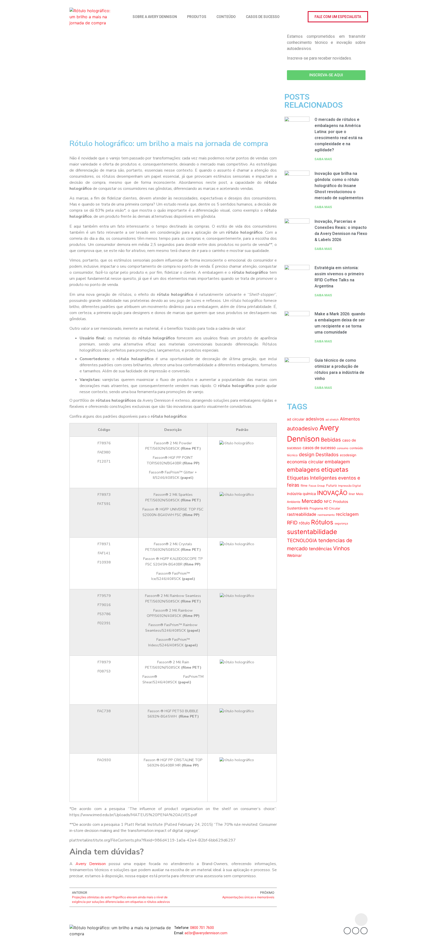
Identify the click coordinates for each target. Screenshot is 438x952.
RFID (292, 523)
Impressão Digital (349, 485)
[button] (338, 16)
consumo (342, 448)
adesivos (315, 419)
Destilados (327, 454)
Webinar (294, 555)
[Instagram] (364, 930)
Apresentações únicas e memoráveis (248, 897)
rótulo (304, 523)
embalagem (337, 461)
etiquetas (335, 469)
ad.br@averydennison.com (206, 933)
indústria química (301, 493)
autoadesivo (302, 428)
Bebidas (331, 439)
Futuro (331, 485)
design (306, 454)
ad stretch (332, 419)
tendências (320, 548)
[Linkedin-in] (355, 930)
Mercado (312, 501)
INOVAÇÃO (332, 493)
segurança (341, 523)
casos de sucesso (319, 447)
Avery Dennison (91, 864)
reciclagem (347, 514)
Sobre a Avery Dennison (155, 17)
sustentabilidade (312, 532)
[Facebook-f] (347, 930)
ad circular (295, 419)
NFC (328, 501)
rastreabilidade (301, 514)
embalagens (303, 469)
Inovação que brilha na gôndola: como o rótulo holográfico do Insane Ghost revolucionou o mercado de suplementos (339, 185)
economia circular (305, 461)
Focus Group (317, 485)
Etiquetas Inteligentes (312, 478)
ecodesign (348, 455)
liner (352, 494)
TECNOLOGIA (302, 540)
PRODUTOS (196, 17)
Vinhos (341, 548)
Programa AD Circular (324, 508)
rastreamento (326, 515)
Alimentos (350, 419)
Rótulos (322, 522)
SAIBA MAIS (323, 159)
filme (304, 485)
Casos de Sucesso (263, 17)
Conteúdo (226, 17)
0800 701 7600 (202, 928)
